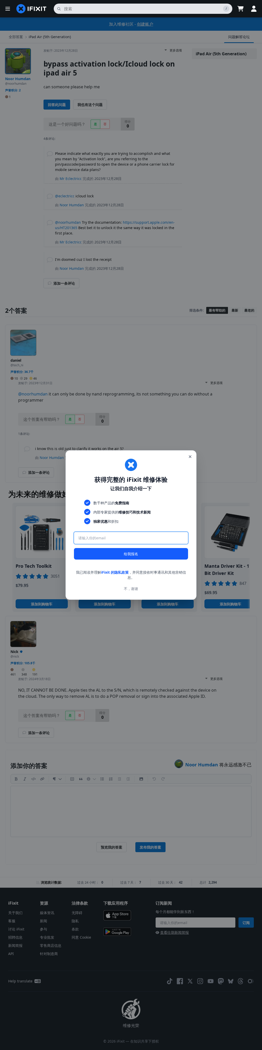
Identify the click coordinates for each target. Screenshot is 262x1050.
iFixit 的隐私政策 (115, 572)
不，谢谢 (131, 588)
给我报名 (131, 553)
